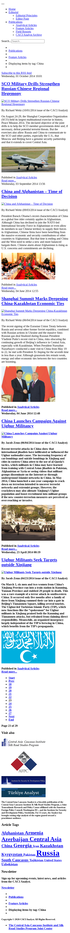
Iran (36, 846)
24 (10, 703)
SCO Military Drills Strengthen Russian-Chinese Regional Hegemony (30, 88)
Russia (48, 853)
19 (10, 687)
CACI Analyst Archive (29, 34)
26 (10, 710)
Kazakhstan (51, 845)
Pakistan (29, 854)
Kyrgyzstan (12, 854)
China (7, 846)
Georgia (23, 845)
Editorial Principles (26, 15)
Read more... (8, 180)
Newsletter (7, 887)
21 (10, 693)
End (11, 719)
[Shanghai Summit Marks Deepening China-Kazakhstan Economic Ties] (35, 314)
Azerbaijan (15, 839)
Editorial (13, 12)
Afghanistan (13, 833)
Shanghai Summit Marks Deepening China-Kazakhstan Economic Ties (34, 301)
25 (10, 706)
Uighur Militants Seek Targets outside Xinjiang (29, 562)
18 (10, 684)
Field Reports (23, 31)
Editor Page (22, 18)
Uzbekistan (9, 864)
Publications (15, 21)
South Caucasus (15, 860)
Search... (6, 41)
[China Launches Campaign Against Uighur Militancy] (35, 436)
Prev (11, 681)
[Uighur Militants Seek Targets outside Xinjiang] (31, 572)
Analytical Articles (26, 25)
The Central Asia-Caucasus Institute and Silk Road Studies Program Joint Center (36, 927)
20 (10, 690)
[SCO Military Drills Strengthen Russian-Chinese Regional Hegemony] (35, 104)
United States (53, 860)
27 (10, 713)
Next (11, 716)
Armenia (34, 832)
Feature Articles (25, 28)
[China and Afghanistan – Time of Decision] (27, 203)
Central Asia (46, 839)
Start (12, 677)
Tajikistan (36, 860)
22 (10, 697)
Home (12, 9)
